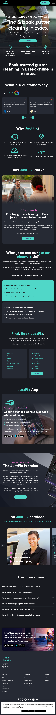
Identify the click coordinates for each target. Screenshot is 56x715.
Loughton (37, 363)
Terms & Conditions (7, 680)
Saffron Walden (39, 356)
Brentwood (37, 353)
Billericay (36, 369)
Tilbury (36, 366)
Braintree (10, 369)
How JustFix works (29, 686)
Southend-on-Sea (13, 363)
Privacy (4, 678)
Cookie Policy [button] (44, 706)
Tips (25, 678)
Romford (36, 361)
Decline (28, 710)
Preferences (16, 710)
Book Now (45, 3)
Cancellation (5, 689)
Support (4, 686)
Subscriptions (5, 683)
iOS (46, 678)
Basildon (10, 366)
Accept (40, 710)
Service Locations (28, 683)
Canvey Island (38, 358)
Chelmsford (11, 353)
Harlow (9, 361)
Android (47, 680)
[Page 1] (25, 117)
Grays (9, 358)
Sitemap (4, 691)
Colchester (10, 356)
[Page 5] (30, 117)
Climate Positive (28, 680)
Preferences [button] (21, 707)
